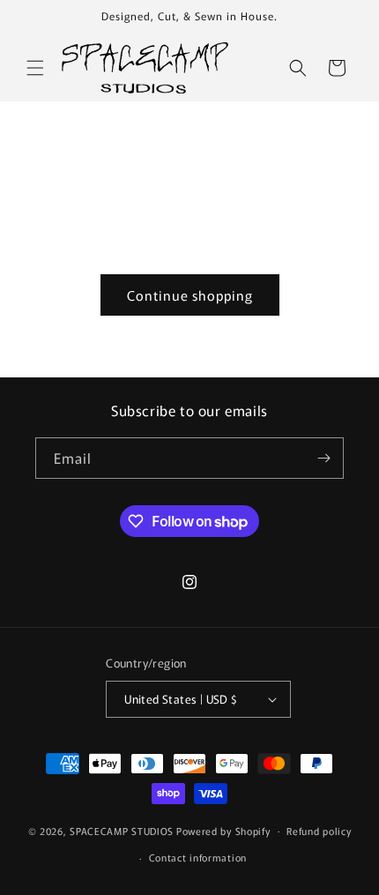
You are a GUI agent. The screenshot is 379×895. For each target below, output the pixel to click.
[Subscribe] (323, 458)
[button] (35, 67)
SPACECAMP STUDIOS (122, 830)
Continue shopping (190, 295)
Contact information (198, 857)
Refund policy (318, 831)
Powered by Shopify (223, 830)
